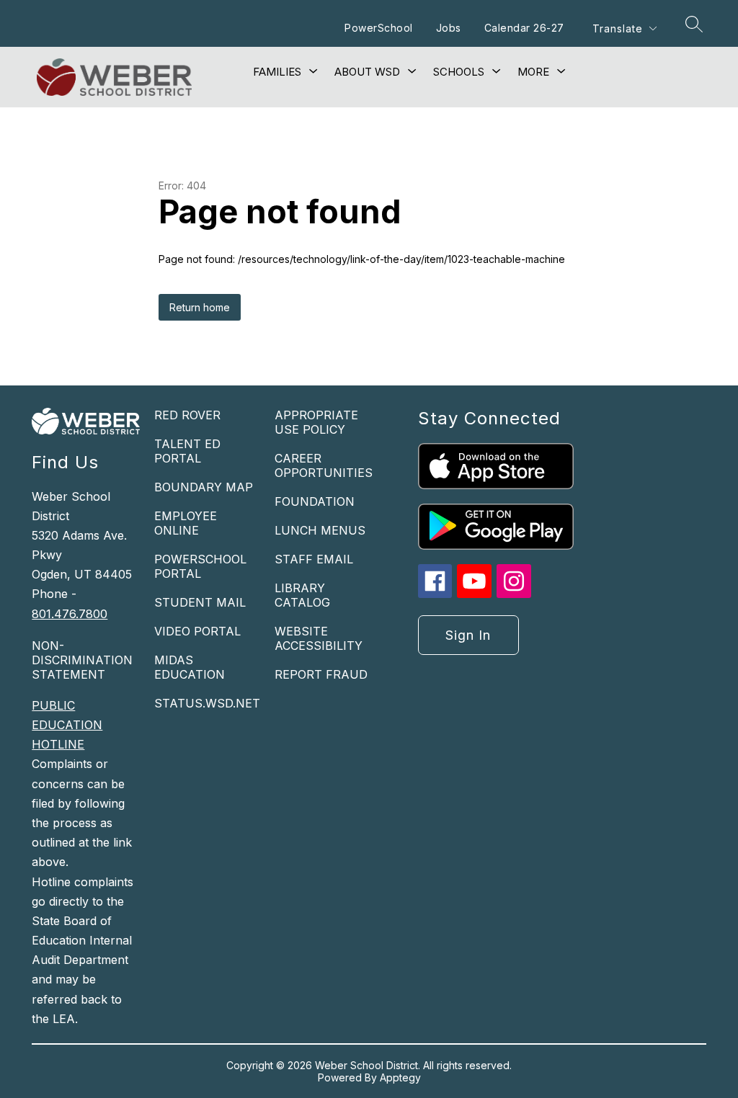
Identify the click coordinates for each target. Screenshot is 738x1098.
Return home (199, 307)
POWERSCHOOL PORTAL (200, 566)
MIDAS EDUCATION (189, 667)
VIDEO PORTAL (197, 631)
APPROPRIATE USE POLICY (316, 422)
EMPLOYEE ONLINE (185, 523)
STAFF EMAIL (314, 559)
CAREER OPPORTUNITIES (324, 465)
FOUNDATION (315, 501)
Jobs (448, 28)
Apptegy (400, 1077)
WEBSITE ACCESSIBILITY (319, 638)
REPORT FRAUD (321, 674)
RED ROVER (187, 415)
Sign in (468, 635)
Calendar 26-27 (524, 28)
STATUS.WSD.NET (207, 703)
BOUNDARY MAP (203, 487)
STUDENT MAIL (200, 602)
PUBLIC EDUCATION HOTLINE (67, 724)
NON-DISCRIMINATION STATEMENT (82, 660)
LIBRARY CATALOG (302, 595)
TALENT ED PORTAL (187, 451)
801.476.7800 (69, 614)
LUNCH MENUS (320, 530)
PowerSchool (378, 28)
